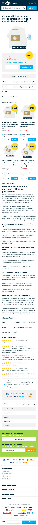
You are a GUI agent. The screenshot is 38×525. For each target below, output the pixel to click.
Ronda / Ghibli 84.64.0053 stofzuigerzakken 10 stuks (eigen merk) (10, 163)
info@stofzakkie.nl (7, 477)
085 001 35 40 (6, 479)
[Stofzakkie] (11, 3)
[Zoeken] (24, 8)
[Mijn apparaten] (35, 3)
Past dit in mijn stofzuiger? (19, 76)
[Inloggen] (32, 3)
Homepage (5, 12)
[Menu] (2, 3)
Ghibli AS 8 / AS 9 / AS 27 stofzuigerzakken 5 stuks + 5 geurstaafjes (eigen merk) (10, 125)
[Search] (34, 404)
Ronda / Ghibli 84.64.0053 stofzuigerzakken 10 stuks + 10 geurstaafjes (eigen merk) (27, 164)
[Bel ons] (29, 3)
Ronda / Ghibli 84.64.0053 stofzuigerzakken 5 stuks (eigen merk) (27, 124)
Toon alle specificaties (9, 96)
